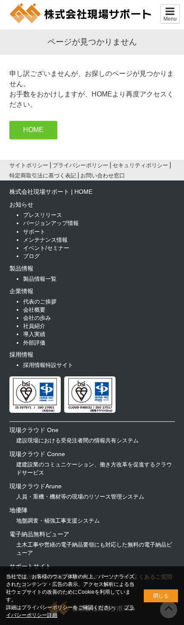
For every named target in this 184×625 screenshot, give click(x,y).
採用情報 (21, 354)
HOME (33, 129)
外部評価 (34, 343)
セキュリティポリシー (140, 165)
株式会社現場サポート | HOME (50, 191)
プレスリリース (42, 215)
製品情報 (21, 268)
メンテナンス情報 (45, 240)
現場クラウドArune (35, 486)
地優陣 (18, 510)
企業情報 (21, 291)
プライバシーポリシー (80, 165)
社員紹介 (34, 326)
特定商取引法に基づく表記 (42, 175)
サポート (34, 231)
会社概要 (34, 309)
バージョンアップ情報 (51, 223)
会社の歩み (37, 318)
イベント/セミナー (46, 248)
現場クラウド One (34, 430)
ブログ (31, 256)
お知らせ (21, 204)
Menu (170, 19)
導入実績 (34, 334)
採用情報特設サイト (48, 365)
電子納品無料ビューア (39, 534)
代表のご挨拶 (39, 301)
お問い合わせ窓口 (102, 175)
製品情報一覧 (39, 279)
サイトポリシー (28, 165)
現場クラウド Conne (37, 454)
